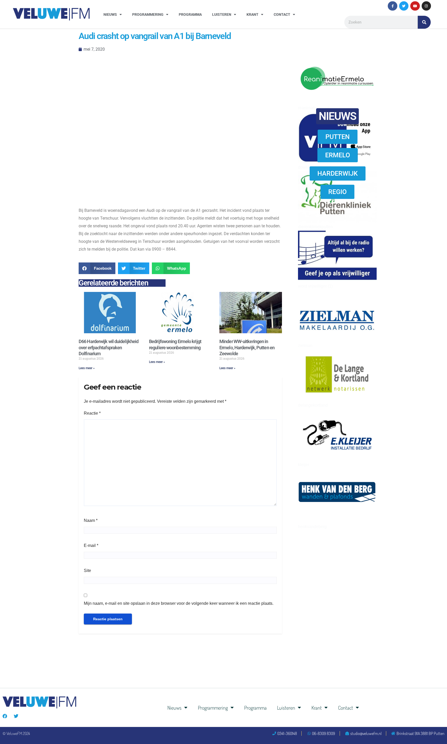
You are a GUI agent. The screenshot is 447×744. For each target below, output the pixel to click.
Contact (282, 14)
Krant (252, 14)
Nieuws (110, 14)
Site (87, 570)
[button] (97, 268)
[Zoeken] (424, 22)
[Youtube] (415, 6)
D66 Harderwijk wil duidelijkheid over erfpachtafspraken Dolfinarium (108, 347)
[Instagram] (426, 6)
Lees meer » (87, 368)
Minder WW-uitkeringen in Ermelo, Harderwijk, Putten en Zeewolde (246, 347)
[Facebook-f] (392, 6)
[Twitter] (403, 6)
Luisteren (221, 14)
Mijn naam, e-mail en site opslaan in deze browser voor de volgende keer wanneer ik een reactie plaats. (178, 603)
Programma (190, 14)
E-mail (91, 545)
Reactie (92, 413)
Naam (91, 520)
